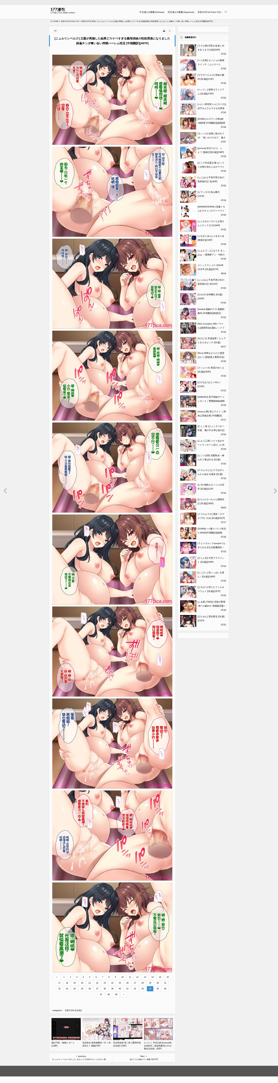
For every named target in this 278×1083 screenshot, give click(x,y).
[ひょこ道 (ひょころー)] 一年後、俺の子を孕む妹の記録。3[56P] (211, 430)
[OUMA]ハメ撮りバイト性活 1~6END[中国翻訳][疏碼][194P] (212, 532)
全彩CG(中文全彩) (88, 21)
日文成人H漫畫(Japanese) (181, 12)
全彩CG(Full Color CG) (209, 12)
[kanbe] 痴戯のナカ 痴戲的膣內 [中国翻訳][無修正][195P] (211, 313)
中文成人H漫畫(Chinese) (151, 12)
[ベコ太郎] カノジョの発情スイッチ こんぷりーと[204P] (211, 64)
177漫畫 (58, 9)
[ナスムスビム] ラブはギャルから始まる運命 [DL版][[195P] (211, 474)
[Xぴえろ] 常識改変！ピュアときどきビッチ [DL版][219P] (212, 342)
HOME (56, 21)
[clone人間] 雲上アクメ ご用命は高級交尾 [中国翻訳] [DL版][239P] (212, 415)
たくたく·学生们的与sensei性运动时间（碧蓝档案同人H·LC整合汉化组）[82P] (158, 1046)
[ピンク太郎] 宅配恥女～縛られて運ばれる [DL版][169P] (211, 459)
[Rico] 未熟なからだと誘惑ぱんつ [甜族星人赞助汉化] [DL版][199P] (211, 357)
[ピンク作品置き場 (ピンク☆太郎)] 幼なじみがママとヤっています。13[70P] (211, 166)
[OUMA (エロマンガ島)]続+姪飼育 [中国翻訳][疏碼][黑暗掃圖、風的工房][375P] (211, 123)
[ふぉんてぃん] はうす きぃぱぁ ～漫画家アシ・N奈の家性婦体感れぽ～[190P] (211, 254)
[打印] (164, 31)
